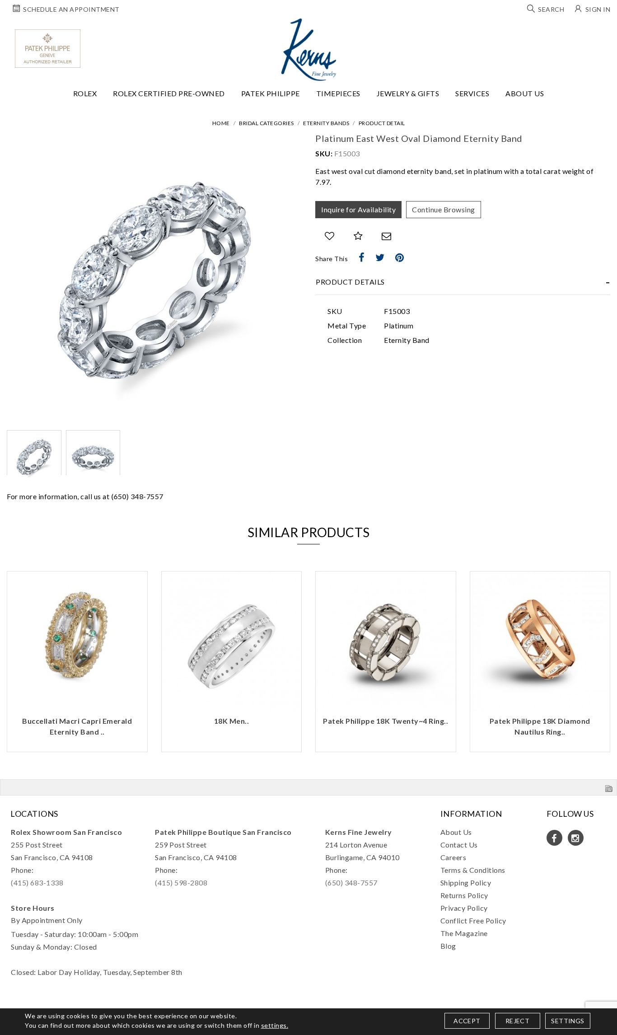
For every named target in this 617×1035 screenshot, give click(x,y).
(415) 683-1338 (37, 882)
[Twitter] (380, 257)
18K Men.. (77, 721)
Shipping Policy (465, 882)
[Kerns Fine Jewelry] (309, 49)
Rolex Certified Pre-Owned (169, 93)
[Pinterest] (399, 257)
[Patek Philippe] (48, 48)
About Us (524, 93)
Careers (453, 857)
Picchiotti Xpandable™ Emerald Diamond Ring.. (540, 726)
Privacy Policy (464, 908)
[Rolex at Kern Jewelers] (602, 29)
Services (472, 93)
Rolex (85, 93)
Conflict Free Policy (473, 920)
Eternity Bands (326, 123)
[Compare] (358, 236)
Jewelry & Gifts (408, 93)
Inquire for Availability (358, 209)
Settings (567, 1021)
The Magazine (464, 933)
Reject (517, 1021)
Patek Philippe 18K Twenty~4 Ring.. (231, 721)
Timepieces (338, 93)
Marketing (232, 569)
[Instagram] (576, 838)
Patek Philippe (270, 93)
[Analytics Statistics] (387, 555)
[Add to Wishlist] (330, 236)
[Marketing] (387, 570)
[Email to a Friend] (386, 236)
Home (221, 123)
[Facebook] (362, 257)
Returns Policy (464, 895)
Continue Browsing (443, 209)
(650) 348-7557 (137, 496)
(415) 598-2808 (181, 882)
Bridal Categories (266, 123)
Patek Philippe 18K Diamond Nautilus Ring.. (386, 726)
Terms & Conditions (472, 870)
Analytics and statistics (245, 555)
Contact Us (459, 844)
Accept (466, 1021)
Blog (448, 945)
